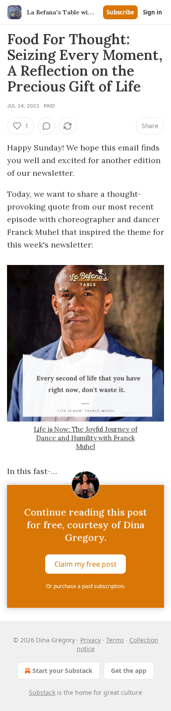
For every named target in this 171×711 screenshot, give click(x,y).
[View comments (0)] (46, 126)
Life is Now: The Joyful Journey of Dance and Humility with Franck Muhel (86, 438)
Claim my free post (85, 564)
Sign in (152, 12)
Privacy (90, 640)
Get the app (128, 670)
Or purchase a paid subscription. (85, 586)
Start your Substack (62, 670)
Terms (115, 640)
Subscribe (120, 12)
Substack (42, 692)
